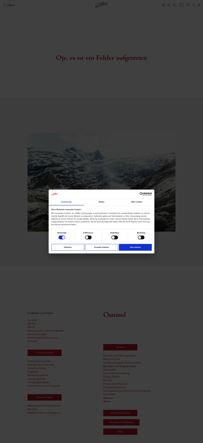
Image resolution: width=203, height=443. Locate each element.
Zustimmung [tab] (66, 202)
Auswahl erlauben (101, 247)
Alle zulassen (135, 247)
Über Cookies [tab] (136, 202)
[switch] (88, 239)
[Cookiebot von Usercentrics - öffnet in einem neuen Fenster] (141, 194)
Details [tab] (101, 202)
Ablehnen (68, 247)
